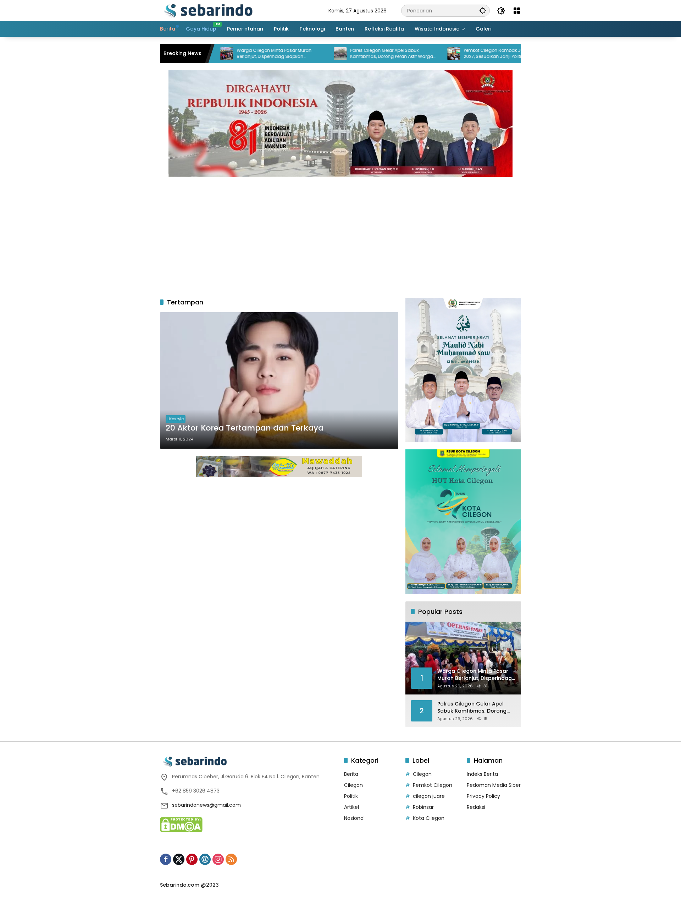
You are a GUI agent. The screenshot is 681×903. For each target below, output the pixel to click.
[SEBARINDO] (208, 10)
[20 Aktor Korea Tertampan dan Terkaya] (279, 380)
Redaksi (476, 807)
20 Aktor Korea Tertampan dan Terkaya (244, 428)
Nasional (354, 818)
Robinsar (423, 807)
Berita (351, 774)
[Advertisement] (340, 233)
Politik (351, 796)
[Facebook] (165, 859)
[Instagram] (218, 859)
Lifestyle (175, 419)
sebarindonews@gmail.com (206, 805)
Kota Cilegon (428, 818)
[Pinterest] (192, 859)
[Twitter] (178, 859)
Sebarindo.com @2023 (189, 884)
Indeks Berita (482, 774)
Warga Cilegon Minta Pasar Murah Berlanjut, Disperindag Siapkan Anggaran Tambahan (241, 54)
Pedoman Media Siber (494, 785)
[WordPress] (205, 859)
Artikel (351, 807)
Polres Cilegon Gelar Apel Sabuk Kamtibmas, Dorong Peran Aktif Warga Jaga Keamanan (358, 54)
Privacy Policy (483, 796)
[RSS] (231, 859)
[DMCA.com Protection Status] (181, 824)
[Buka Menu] (517, 10)
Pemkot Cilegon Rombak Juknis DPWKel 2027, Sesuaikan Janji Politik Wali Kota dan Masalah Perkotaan (473, 54)
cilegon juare (429, 796)
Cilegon (353, 785)
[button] (483, 10)
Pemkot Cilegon (432, 785)
